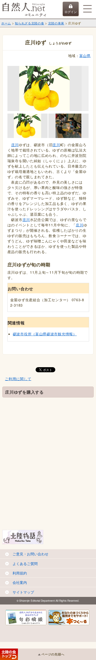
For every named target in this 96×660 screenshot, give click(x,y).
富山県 (85, 55)
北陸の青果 (56, 23)
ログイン (71, 11)
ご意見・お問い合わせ (30, 553)
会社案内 (20, 582)
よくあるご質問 (25, 563)
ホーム (6, 23)
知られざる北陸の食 (29, 23)
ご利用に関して (18, 378)
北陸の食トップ (9, 654)
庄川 (15, 144)
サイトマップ (23, 592)
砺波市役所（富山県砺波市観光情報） (45, 333)
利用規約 (20, 572)
